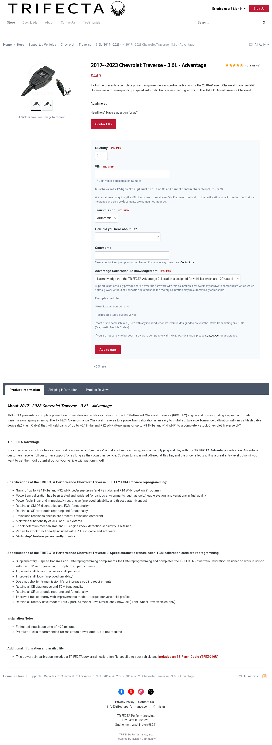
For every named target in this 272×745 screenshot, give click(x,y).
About (49, 22)
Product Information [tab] (25, 390)
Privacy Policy (124, 702)
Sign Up (259, 8)
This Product (246, 22)
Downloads (30, 22)
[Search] (264, 22)
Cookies (159, 707)
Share (101, 366)
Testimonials (92, 22)
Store (11, 22)
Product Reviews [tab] (97, 390)
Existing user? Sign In (228, 8)
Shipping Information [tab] (63, 390)
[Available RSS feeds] (264, 676)
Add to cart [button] (107, 350)
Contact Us (68, 22)
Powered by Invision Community (136, 738)
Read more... (99, 103)
